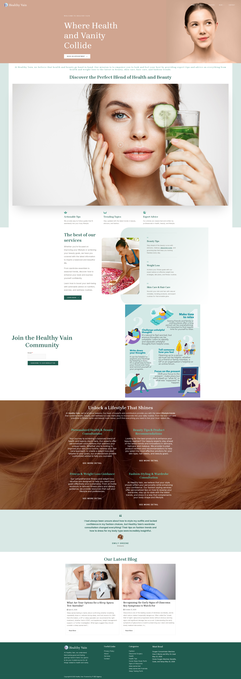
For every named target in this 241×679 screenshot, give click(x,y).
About (201, 5)
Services (211, 5)
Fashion (132, 651)
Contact (232, 5)
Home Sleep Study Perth (138, 661)
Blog (220, 5)
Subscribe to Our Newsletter (43, 363)
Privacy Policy (109, 651)
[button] (223, 5)
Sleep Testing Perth (136, 671)
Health (131, 656)
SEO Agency (97, 676)
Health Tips (133, 659)
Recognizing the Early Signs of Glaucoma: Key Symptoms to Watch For (146, 604)
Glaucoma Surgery (135, 654)
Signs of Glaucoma (135, 663)
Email (30, 353)
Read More (72, 630)
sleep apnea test (135, 666)
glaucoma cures (166, 248)
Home (193, 5)
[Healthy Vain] (15, 5)
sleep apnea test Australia (138, 668)
